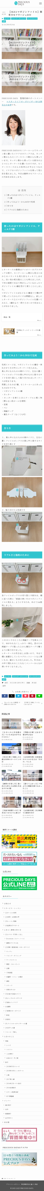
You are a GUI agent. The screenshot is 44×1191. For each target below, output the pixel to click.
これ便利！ (10, 1054)
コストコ (9, 1049)
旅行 (6, 1062)
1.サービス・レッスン (12, 908)
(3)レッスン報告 (10, 921)
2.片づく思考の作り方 (12, 930)
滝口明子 (8, 1105)
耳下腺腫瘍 (10, 1096)
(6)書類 (7, 1007)
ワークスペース (32, 18)
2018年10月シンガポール (15, 1071)
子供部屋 (9, 973)
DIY (6, 683)
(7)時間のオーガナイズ (13, 1011)
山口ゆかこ (9, 1118)
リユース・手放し (11, 1032)
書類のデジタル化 (12, 943)
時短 (7, 1015)
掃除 (7, 981)
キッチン (7, 18)
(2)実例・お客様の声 (12, 917)
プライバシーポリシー (13, 1184)
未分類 (6, 1122)
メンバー (7, 1100)
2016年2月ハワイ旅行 (13, 1083)
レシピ (8, 1045)
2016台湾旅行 (11, 1088)
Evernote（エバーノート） (15, 939)
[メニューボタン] (40, 3)
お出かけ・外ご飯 (12, 1058)
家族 (6, 1041)
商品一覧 (7, 317)
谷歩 (4, 21)
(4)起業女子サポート (12, 925)
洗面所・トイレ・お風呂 (14, 977)
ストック (9, 985)
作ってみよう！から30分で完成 (21, 201)
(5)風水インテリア (11, 1002)
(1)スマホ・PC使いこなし (14, 934)
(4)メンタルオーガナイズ (13, 998)
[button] (5, 696)
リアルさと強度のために (18, 209)
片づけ (34, 683)
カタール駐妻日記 (12, 1092)
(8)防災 (7, 1019)
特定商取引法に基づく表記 (29, 1184)
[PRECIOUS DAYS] (22, 3)
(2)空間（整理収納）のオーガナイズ (17, 947)
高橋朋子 (8, 1114)
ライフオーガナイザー (17, 683)
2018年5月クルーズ (13, 1066)
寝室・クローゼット (13, 964)
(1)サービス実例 (10, 913)
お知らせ (7, 903)
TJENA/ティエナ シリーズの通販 (28, 331)
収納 (28, 683)
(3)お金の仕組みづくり (13, 994)
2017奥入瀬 (10, 1079)
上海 (7, 1075)
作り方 (10, 205)
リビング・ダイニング (19, 18)
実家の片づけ (10, 990)
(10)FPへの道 (10, 1028)
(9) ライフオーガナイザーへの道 (16, 1024)
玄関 (7, 968)
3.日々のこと (9, 1036)
